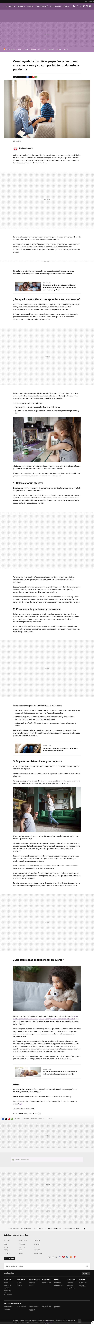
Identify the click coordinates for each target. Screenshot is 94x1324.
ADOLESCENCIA (55, 6)
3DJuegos (19, 1282)
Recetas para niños (8, 1249)
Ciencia (66, 49)
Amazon (59, 49)
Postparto (22, 1244)
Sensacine (32, 1282)
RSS (71, 1256)
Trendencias (70, 1282)
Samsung (33, 49)
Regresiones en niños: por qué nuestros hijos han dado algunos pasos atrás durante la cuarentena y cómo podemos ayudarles (59, 287)
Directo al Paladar (46, 1282)
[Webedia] (89, 1)
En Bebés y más (47, 282)
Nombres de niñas (38, 1228)
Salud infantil (23, 1240)
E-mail (36, 77)
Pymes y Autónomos (82, 1286)
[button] (26, 148)
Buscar (86, 1266)
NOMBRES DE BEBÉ (41, 6)
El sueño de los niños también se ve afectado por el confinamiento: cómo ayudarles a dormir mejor (60, 1073)
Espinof (31, 1285)
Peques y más (38, 1253)
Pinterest (74, 6)
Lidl (39, 49)
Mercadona (51, 49)
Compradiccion (71, 1288)
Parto (6, 1244)
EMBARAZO (21, 6)
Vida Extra (19, 1285)
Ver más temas (9, 1258)
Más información (48, 1322)
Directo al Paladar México (46, 1307)
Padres (21, 1253)
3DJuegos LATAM (21, 1306)
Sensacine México (34, 1306)
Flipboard (84, 6)
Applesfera (7, 1288)
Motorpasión (57, 1282)
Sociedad (7, 1253)
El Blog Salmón (83, 1282)
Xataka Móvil (7, 1285)
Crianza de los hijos (23, 1249)
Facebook (77, 6)
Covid (50, 1119)
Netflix (19, 49)
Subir (85, 1273)
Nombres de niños (26, 1228)
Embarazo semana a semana (53, 1228)
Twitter (80, 6)
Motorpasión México (57, 1307)
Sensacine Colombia (32, 1309)
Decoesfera (70, 1285)
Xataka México (8, 1306)
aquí (20, 1104)
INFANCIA (66, 6)
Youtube (90, 6)
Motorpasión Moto (59, 1285)
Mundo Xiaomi (8, 1294)
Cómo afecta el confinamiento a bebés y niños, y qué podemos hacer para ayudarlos (60, 749)
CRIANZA (30, 6)
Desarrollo (25, 1119)
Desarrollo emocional (39, 1119)
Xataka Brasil (7, 1309)
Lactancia (37, 1240)
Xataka (6, 1282)
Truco (44, 49)
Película (26, 49)
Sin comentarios (20, 77)
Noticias (6, 1240)
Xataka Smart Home (7, 1291)
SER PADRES (10, 6)
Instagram (87, 6)
